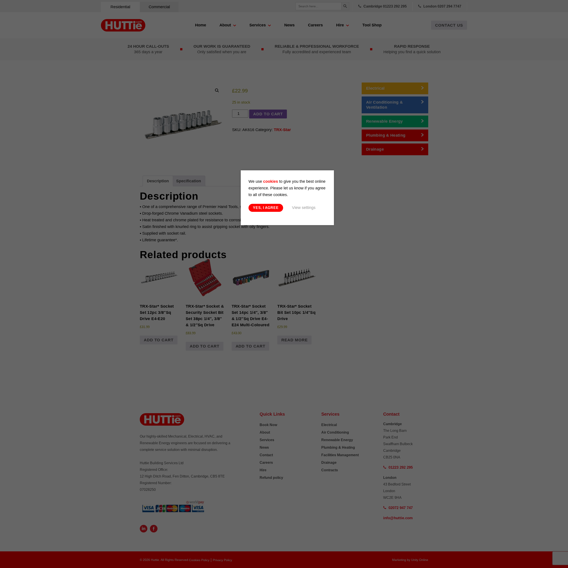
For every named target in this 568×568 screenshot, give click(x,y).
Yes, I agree (266, 208)
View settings (304, 207)
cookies (270, 181)
